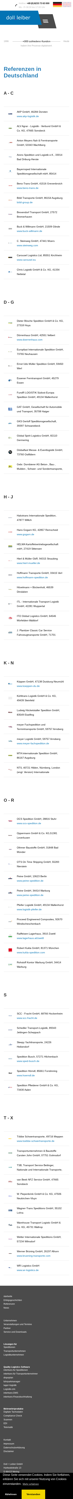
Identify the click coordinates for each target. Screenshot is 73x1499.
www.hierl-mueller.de (28, 563)
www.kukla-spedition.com (31, 952)
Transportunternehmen (15, 1351)
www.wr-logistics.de (28, 1270)
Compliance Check (13, 1415)
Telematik (8, 1427)
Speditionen (9, 1347)
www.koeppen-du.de (28, 686)
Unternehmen (10, 1320)
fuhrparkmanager (12, 1381)
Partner (7, 1328)
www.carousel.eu (26, 259)
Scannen (8, 1419)
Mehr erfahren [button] (31, 1484)
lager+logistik (10, 1385)
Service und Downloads (15, 1332)
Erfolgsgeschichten (13, 1300)
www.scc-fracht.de (27, 1018)
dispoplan (8, 1377)
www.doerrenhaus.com (30, 339)
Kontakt (7, 1440)
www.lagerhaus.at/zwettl (30, 938)
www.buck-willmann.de (29, 231)
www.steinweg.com (27, 245)
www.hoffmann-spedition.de (32, 577)
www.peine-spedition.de (30, 880)
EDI (5, 1423)
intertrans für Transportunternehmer (21, 1374)
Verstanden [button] (33, 1494)
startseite (8, 1296)
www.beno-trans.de (27, 188)
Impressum (9, 1443)
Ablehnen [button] (11, 1494)
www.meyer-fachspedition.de (33, 743)
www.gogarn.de (25, 534)
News (6, 1308)
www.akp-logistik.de (28, 116)
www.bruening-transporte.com (33, 1255)
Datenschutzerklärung (14, 1447)
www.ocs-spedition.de (29, 823)
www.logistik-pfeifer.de (29, 909)
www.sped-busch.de (28, 1061)
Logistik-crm (9, 1389)
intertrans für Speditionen (16, 1370)
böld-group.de (25, 202)
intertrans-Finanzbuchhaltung (18, 1397)
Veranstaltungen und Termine (18, 1324)
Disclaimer (9, 1451)
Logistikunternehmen (14, 1355)
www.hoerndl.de (26, 1075)
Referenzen (9, 1304)
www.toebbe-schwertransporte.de (35, 1141)
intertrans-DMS (11, 1393)
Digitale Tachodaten (13, 1412)
